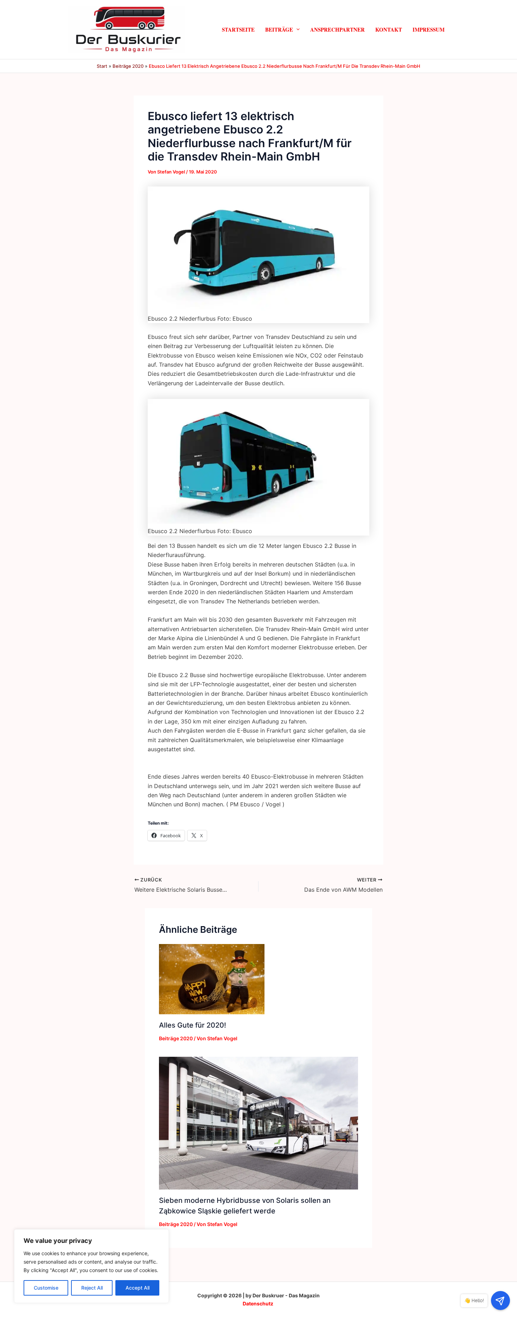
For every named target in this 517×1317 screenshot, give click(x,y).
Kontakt (388, 29)
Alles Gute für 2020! (192, 1025)
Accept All (137, 1288)
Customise (46, 1288)
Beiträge (279, 29)
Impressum (429, 29)
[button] (296, 29)
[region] (91, 1266)
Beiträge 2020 (176, 1038)
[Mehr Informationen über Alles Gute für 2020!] (211, 978)
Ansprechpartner (337, 29)
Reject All (92, 1288)
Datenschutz (258, 1303)
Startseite (238, 29)
